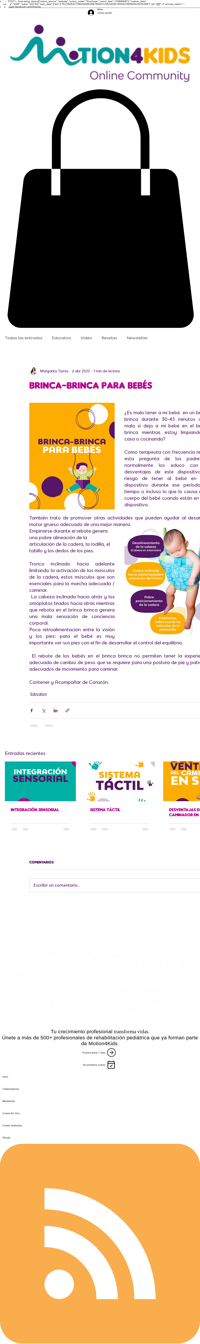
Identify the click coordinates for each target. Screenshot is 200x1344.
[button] (100, 208)
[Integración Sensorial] (40, 781)
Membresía (8, 1101)
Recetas (109, 338)
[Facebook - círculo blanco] (100, 4)
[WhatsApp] (100, 23)
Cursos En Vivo (11, 1113)
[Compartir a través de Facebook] (31, 710)
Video (86, 338)
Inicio (5, 1076)
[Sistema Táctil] (119, 781)
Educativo (61, 338)
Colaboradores (10, 1089)
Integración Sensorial (35, 809)
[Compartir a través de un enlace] (67, 710)
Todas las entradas (23, 338)
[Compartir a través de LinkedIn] (55, 710)
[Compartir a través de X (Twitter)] (43, 710)
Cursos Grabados (12, 1125)
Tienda (6, 1137)
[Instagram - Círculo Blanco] (100, 14)
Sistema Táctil (105, 809)
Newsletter (137, 338)
